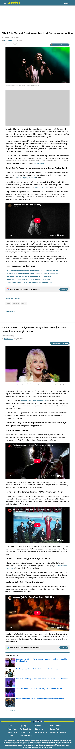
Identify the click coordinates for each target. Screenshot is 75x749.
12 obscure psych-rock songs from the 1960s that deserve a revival (32, 270)
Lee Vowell (8, 40)
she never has (38, 163)
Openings (23, 726)
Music (8, 303)
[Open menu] (5, 3)
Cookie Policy (25, 732)
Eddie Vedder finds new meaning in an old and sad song (28, 279)
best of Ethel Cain (41, 187)
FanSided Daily (25, 729)
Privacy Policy (55, 729)
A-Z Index (11, 736)
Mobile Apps (12, 729)
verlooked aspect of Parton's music (34, 401)
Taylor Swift (15, 303)
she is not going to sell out (26, 178)
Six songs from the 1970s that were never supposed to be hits (30, 276)
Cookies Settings (26, 736)
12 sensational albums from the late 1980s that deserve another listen (33, 273)
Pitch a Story (39, 729)
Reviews (23, 303)
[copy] (16, 44)
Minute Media (12, 740)
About (10, 726)
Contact (38, 726)
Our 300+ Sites (55, 726)
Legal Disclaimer (41, 732)
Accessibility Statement (59, 732)
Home (7, 311)
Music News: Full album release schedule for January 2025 (29, 282)
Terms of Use (12, 732)
